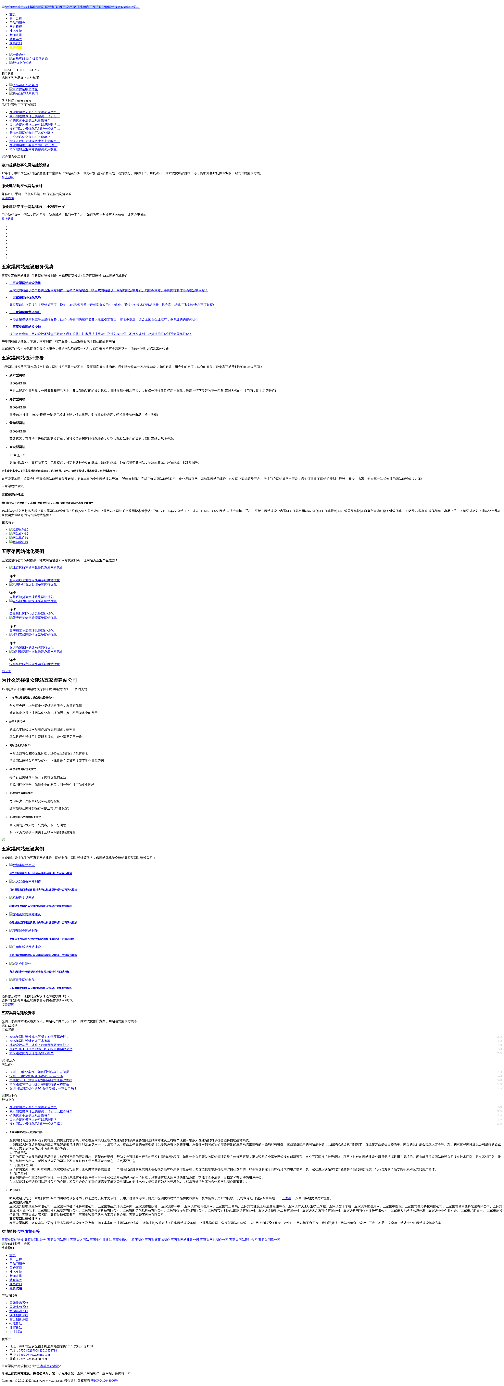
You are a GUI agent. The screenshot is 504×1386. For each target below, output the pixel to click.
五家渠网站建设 (13, 1239)
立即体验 (8, 198)
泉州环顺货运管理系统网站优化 (31, 597)
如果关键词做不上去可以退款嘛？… (34, 124)
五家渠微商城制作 (157, 1239)
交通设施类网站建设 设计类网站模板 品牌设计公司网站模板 (43, 922)
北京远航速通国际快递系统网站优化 (34, 580)
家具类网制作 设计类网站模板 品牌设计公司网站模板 (39, 971)
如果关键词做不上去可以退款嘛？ (33, 1119)
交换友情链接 (28, 1231)
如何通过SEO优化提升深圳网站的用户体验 (39, 1084)
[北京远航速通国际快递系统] (36, 567)
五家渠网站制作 (35, 1239)
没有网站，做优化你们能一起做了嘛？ (36, 1123)
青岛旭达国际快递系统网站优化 (31, 613)
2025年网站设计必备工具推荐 (29, 1041)
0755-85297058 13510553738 (38, 1350)
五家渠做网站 (79, 1239)
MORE (6, 671)
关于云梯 (15, 18)
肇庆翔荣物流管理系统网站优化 (31, 630)
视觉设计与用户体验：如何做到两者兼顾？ (39, 1045)
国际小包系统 (18, 1307)
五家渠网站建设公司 (185, 1239)
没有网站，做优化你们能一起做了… (34, 128)
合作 (22, 54)
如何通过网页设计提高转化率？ (31, 1053)
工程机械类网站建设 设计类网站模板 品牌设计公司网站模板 (43, 955)
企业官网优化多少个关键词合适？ (33, 1107)
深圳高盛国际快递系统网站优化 (31, 647)
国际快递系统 (18, 1303)
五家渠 (286, 1198)
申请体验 (31, 89)
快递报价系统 (18, 1315)
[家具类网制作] (20, 963)
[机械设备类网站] (22, 897)
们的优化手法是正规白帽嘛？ (29, 120)
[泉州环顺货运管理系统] (33, 584)
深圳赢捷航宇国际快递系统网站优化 (34, 664)
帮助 (28, 63)
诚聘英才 (15, 39)
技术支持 (15, 30)
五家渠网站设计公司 (243, 1239)
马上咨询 (8, 177)
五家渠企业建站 (101, 1239)
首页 (12, 14)
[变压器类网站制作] (23, 930)
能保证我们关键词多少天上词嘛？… (34, 141)
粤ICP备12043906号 (104, 1380)
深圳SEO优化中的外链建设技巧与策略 (36, 1076)
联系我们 (15, 43)
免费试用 (15, 47)
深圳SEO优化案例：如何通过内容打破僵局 (39, 1072)
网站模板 (15, 26)
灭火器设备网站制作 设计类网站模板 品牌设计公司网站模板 (43, 889)
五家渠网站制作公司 (214, 1239)
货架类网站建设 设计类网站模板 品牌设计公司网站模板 (40, 873)
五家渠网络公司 (269, 1239)
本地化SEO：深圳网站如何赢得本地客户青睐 (40, 1080)
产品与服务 (17, 22)
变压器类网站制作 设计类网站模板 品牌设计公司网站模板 (42, 938)
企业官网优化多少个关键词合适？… (34, 112)
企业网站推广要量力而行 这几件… (33, 145)
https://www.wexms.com (34, 1354)
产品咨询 (31, 85)
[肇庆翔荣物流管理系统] (33, 617)
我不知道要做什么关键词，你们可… (34, 116)
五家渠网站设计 (58, 1239)
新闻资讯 (15, 35)
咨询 (45, 58)
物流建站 (15, 1323)
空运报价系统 (18, 1319)
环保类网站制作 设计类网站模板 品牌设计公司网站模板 (40, 988)
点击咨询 (8, 1004)
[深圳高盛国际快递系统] (33, 634)
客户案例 (15, 1267)
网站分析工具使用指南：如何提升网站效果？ (40, 1049)
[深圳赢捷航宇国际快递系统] (36, 651)
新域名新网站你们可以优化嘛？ (31, 132)
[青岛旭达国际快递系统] (33, 601)
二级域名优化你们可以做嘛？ (29, 137)
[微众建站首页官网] (71, 7)
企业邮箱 (15, 1331)
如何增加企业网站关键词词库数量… (34, 149)
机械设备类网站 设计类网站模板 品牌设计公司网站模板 (40, 906)
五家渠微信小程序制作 (128, 1239)
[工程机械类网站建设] (25, 947)
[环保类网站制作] (22, 979)
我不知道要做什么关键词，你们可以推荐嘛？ (40, 1111)
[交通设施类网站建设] (25, 914)
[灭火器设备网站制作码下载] (25, 881)
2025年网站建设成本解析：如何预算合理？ (39, 1036)
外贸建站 (15, 1327)
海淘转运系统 (18, 1311)
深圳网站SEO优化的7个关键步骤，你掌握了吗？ (43, 1088)
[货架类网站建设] (22, 865)
